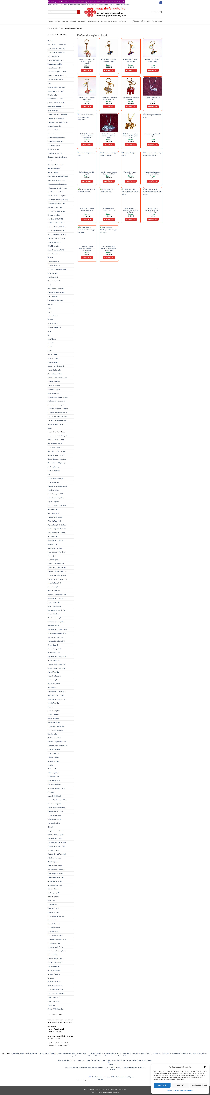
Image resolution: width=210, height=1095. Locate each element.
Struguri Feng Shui (54, 591)
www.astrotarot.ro (147, 1053)
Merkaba (51, 285)
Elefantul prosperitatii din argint (152, 135)
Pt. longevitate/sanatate (55, 935)
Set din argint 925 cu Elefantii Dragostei (108, 209)
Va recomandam (53, 482)
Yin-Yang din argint (54, 467)
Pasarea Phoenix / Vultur (56, 726)
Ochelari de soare (54, 265)
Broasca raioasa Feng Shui (56, 552)
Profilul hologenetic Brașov (120, 1056)
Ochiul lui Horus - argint (56, 455)
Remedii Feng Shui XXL (55, 494)
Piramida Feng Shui (54, 815)
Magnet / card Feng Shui (56, 107)
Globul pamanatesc (54, 970)
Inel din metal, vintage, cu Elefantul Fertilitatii (109, 173)
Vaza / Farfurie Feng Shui (56, 835)
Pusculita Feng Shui (54, 583)
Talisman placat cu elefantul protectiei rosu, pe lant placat (87, 248)
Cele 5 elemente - (53, 904)
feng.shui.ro (51, 4)
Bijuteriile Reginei (54, 389)
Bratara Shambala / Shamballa (58, 199)
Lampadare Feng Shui (55, 881)
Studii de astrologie (54, 982)
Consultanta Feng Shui (55, 989)
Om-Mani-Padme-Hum (55, 165)
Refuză (180, 1085)
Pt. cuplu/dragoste (54, 927)
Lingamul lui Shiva (54, 684)
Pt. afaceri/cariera (54, 943)
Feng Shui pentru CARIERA (57, 699)
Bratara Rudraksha (54, 130)
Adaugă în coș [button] (87, 70)
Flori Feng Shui (53, 277)
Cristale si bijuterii (54, 385)
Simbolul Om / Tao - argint (56, 451)
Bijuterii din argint (54, 393)
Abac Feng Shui (53, 544)
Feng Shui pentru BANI (55, 540)
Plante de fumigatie (54, 242)
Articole (81, 21)
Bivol (49, 308)
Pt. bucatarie (52, 920)
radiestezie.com (125, 4)
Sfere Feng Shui (53, 734)
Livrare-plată (93, 21)
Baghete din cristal (54, 823)
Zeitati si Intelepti (54, 955)
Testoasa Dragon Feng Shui (57, 594)
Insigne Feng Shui (53, 614)
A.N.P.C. (69, 1060)
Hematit (50, 827)
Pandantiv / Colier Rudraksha (57, 122)
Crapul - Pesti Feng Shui (56, 564)
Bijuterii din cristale (54, 819)
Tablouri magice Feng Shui (56, 951)
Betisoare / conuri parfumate (57, 184)
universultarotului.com (97, 1053)
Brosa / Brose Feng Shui (56, 91)
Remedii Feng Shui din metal (57, 486)
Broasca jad (51, 556)
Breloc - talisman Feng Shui (57, 807)
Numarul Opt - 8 (53, 625)
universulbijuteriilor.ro (61, 4)
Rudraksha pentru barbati (56, 137)
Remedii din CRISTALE (55, 811)
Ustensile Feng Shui (54, 521)
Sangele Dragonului (54, 327)
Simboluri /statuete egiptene (57, 157)
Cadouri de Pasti (53, 1001)
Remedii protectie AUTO (56, 250)
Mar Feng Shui (52, 687)
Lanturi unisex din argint (56, 478)
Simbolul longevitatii (55, 649)
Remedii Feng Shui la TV (56, 118)
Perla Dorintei (52, 296)
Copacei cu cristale (54, 281)
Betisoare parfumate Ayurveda (58, 188)
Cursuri (73, 21)
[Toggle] (72, 64)
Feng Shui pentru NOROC (56, 598)
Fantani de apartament (55, 79)
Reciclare (104, 1067)
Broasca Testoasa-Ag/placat (57, 405)
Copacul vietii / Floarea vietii (57, 416)
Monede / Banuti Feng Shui (57, 575)
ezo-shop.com (83, 1053)
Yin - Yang (51, 792)
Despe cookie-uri (171, 1090)
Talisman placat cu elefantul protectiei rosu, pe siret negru (108, 248)
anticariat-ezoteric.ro (92, 4)
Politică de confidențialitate (185, 1090)
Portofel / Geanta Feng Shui (57, 505)
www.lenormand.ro (137, 1056)
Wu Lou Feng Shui (54, 653)
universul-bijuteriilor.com (52, 1053)
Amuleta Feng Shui (54, 974)
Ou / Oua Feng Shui (54, 738)
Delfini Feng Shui (53, 718)
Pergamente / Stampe (55, 866)
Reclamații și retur (145, 1060)
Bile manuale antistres (55, 637)
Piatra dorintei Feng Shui (56, 622)
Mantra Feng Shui (54, 912)
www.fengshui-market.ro (131, 1053)
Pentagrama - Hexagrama (56, 401)
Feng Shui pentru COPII (56, 153)
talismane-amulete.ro (73, 4)
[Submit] (78, 12)
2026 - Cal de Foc (53, 56)
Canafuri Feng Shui (54, 602)
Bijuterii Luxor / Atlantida (56, 87)
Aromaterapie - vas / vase (56, 180)
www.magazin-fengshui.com (182, 1053)
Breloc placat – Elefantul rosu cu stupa (86, 98)
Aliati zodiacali (53, 358)
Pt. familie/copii (53, 931)
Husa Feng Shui (53, 862)
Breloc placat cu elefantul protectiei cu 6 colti (109, 98)
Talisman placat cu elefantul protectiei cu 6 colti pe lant (130, 210)
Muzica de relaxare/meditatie (57, 800)
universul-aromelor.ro (113, 1053)
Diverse (50, 258)
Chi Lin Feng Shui (53, 753)
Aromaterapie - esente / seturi (58, 176)
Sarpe (49, 331)
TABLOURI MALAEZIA (55, 99)
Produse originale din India (57, 269)
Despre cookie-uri (132, 1060)
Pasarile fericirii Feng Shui (56, 691)
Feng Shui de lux (53, 490)
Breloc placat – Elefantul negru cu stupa (152, 60)
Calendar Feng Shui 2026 (56, 52)
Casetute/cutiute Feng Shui (57, 842)
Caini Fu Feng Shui (54, 749)
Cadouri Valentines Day (56, 1009)
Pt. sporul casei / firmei (55, 947)
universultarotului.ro (114, 4)
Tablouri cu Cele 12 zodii (56, 366)
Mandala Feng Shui (54, 908)
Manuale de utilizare (54, 110)
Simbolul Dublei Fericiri (56, 695)
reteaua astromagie (83, 1060)
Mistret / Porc (52, 354)
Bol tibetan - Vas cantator (56, 223)
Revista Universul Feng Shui (57, 196)
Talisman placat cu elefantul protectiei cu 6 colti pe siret (152, 210)
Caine (50, 350)
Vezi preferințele (199, 1085)
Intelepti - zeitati (53, 757)
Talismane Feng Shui (54, 804)
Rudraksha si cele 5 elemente (57, 114)
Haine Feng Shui (53, 509)
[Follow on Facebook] (160, 2)
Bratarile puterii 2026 (55, 68)
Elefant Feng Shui (53, 680)
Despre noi (62, 1060)
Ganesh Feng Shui (54, 761)
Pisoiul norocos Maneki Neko (57, 579)
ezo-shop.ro (83, 4)
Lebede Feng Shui (53, 660)
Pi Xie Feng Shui (53, 773)
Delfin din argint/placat (55, 424)
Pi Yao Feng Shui (53, 776)
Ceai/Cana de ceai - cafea (56, 846)
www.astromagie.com (200, 1053)
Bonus (57, 21)
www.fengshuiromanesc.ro (75, 1056)
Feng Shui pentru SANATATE (57, 629)
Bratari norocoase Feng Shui (57, 378)
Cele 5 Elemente (53, 246)
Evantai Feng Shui (54, 672)
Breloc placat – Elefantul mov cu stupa (130, 60)
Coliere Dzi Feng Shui (55, 374)
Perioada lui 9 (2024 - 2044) (57, 72)
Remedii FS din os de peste (56, 292)
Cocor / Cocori (53, 645)
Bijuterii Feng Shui (54, 382)
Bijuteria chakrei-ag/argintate (57, 397)
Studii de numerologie (55, 986)
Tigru (49, 312)
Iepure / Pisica (52, 316)
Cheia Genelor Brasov (102, 1056)
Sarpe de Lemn (52, 323)
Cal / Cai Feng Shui (54, 711)
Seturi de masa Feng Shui (56, 869)
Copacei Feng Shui (54, 215)
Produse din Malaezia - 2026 (57, 76)
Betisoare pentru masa (55, 873)
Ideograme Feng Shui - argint (57, 436)
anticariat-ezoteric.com (34, 1053)
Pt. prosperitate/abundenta (57, 939)
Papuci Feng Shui (53, 502)
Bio (75, 1060)
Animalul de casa (53, 149)
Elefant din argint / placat (56, 432)
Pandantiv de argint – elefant (130, 173)
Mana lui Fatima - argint (56, 440)
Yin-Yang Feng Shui (54, 893)
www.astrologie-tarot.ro (163, 1053)
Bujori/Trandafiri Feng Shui (57, 668)
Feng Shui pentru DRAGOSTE (57, 656)
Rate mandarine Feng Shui (56, 664)
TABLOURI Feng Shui (55, 885)
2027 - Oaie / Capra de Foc (57, 45)
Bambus (50, 707)
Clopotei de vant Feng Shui (57, 854)
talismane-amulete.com (70, 1053)
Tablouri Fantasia (53, 897)
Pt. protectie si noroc (55, 924)
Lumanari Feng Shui (54, 168)
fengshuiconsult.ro (103, 4)
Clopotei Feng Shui (54, 850)
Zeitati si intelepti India (55, 958)
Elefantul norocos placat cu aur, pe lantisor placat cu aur (130, 135)
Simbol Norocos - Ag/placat (57, 459)
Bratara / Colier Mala (55, 207)
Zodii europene (53, 362)
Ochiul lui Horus (53, 769)
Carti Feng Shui (53, 95)
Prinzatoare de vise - (54, 784)
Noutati (50, 41)
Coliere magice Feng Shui (56, 203)
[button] (206, 1067)
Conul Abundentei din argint (57, 412)
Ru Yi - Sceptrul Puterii (55, 730)
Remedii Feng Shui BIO (55, 517)
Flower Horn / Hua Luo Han (57, 567)
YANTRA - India (53, 273)
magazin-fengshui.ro (18, 1053)
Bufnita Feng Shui (54, 703)
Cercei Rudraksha (54, 145)
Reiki (49, 474)
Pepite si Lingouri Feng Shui (57, 571)
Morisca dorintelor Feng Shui (57, 234)
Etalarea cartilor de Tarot (56, 993)
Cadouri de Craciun (54, 997)
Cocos (50, 347)
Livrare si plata (70, 1067)
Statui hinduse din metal (56, 289)
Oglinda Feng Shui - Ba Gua (57, 525)
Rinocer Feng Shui (54, 780)
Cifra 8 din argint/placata (56, 103)
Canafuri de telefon (54, 606)
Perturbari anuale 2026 (55, 60)
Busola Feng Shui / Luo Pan (57, 529)
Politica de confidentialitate (115, 1060)
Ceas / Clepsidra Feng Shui (57, 230)
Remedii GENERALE (54, 796)
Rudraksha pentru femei (56, 134)
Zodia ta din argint (54, 470)
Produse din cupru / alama (56, 211)
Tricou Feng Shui (53, 513)
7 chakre (50, 161)
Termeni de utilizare (98, 1060)
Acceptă (162, 1085)
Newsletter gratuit (109, 21)
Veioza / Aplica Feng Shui (56, 877)
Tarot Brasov (89, 1056)
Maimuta (51, 343)
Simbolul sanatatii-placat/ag (57, 463)
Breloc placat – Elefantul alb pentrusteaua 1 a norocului (86, 61)
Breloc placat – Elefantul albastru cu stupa (108, 60)
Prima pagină (52, 28)
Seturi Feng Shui (53, 536)
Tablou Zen (51, 900)
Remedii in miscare (54, 254)
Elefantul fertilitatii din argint (153, 98)
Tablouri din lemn (53, 889)
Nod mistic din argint (55, 443)
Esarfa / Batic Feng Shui (55, 498)
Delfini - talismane (54, 722)
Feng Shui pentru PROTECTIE (57, 746)
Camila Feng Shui (53, 715)
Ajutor (65, 21)
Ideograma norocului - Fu (56, 610)
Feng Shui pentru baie (55, 838)
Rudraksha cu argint (54, 126)
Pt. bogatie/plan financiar (56, 916)
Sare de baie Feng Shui (55, 192)
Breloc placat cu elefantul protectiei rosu (131, 98)
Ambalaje (51, 978)
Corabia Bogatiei (53, 560)
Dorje (50, 428)
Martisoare (51, 1005)
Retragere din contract (137, 1067)
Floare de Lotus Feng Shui (56, 641)
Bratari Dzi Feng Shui (55, 370)
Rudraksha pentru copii (55, 141)
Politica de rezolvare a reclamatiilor (88, 1067)
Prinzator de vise (53, 966)
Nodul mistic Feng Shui (55, 618)
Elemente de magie (54, 261)
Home (51, 21)
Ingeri (50, 83)
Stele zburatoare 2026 (55, 64)
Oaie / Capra (52, 339)
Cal (49, 335)
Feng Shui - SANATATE (55, 219)
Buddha (50, 765)
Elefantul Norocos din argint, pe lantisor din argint (109, 135)
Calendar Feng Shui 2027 (56, 48)
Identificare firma (123, 1067)
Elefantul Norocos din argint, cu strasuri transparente (87, 135)
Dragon (50, 319)
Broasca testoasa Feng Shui (57, 633)
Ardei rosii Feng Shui (55, 548)
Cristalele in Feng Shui (55, 300)
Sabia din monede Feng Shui (57, 788)
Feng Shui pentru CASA (55, 831)
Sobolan (50, 304)
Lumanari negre (53, 172)
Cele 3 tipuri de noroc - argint (58, 409)
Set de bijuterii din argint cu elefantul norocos (87, 209)
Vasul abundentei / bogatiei (57, 533)
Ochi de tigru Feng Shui (55, 447)
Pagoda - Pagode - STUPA (56, 238)
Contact (122, 21)
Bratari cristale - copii (55, 962)
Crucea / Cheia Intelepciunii (57, 420)
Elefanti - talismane (54, 676)
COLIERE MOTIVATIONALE (57, 227)
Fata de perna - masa (54, 858)
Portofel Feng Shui (54, 587)
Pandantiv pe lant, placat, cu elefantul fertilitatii (152, 173)
